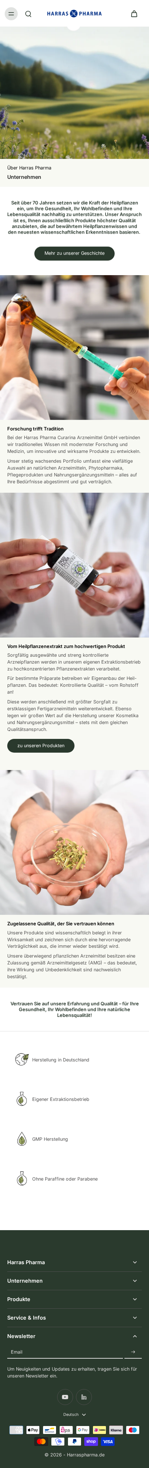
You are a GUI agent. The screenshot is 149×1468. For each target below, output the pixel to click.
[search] (28, 13)
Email (16, 1352)
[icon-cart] (134, 13)
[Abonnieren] (133, 1352)
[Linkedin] (84, 1397)
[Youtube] (65, 1397)
